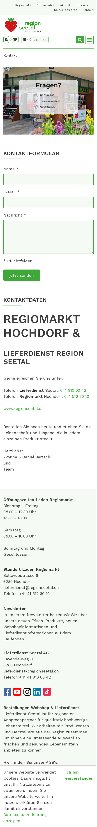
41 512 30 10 (38, 593)
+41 (23, 593)
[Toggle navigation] (89, 40)
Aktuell (65, 5)
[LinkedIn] (37, 692)
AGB (50, 762)
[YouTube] (17, 692)
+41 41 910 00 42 (35, 677)
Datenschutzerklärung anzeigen (25, 817)
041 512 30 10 (76, 396)
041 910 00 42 (73, 390)
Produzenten (46, 5)
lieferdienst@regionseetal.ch (31, 587)
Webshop (40, 707)
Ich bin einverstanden (79, 775)
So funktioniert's (65, 9)
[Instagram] (27, 692)
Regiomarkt (23, 5)
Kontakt (88, 9)
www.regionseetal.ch (23, 408)
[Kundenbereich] (6, 39)
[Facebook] (7, 692)
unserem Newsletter (29, 614)
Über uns (82, 5)
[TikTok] (47, 692)
